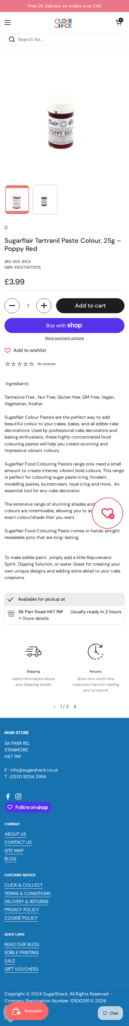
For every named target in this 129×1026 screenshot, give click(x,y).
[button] (118, 22)
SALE (9, 961)
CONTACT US (18, 842)
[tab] (33, 618)
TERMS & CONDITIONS (27, 894)
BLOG (10, 859)
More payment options (64, 338)
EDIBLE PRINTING (21, 953)
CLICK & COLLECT (23, 885)
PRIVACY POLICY (21, 910)
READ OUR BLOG (21, 944)
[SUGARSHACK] (63, 22)
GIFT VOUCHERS (21, 969)
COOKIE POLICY (21, 918)
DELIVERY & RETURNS (26, 902)
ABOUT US (15, 834)
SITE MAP (14, 851)
